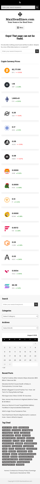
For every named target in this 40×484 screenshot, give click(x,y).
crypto (16, 433)
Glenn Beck (6, 446)
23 (5, 360)
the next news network (10, 459)
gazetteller (19, 443)
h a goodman (28, 446)
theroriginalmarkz (23, 462)
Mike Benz (12, 451)
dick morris (26, 435)
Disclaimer (22, 473)
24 (10, 360)
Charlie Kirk (6, 430)
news (30, 451)
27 (25, 360)
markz (5, 451)
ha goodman (17, 446)
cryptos (17, 435)
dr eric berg (21, 438)
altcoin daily (7, 427)
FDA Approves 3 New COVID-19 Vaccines (16, 396)
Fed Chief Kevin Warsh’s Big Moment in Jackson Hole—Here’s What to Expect (19, 416)
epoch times (7, 441)
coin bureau (16, 430)
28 (30, 360)
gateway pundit (8, 443)
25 (15, 360)
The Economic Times (26, 457)
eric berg (16, 441)
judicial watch (32, 449)
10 (9, 352)
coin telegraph (27, 430)
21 (30, 356)
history (11, 449)
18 (15, 356)
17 (9, 356)
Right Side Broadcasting (27, 454)
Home (6, 471)
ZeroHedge (20, 465)
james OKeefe (20, 449)
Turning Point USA (8, 465)
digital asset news (9, 438)
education (30, 438)
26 (20, 360)
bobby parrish (23, 427)
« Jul (3, 368)
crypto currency (8, 435)
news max (6, 454)
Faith (22, 441)
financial (29, 441)
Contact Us (14, 471)
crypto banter (25, 433)
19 (20, 356)
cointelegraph (7, 433)
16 (4, 356)
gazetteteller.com (30, 443)
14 (30, 352)
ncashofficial (21, 451)
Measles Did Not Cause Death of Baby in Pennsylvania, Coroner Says (16, 385)
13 (25, 352)
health (5, 449)
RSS (28, 473)
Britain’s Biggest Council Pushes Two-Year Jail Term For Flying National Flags (18, 391)
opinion (14, 454)
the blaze (14, 457)
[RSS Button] (19, 2)
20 (25, 356)
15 (35, 352)
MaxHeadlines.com (20, 19)
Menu (21, 28)
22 (35, 356)
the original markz (25, 459)
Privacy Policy (23, 471)
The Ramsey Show (9, 462)
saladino (6, 457)
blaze (15, 427)
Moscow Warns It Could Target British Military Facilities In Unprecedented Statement (18, 406)
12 (20, 352)
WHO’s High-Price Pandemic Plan (14, 411)
